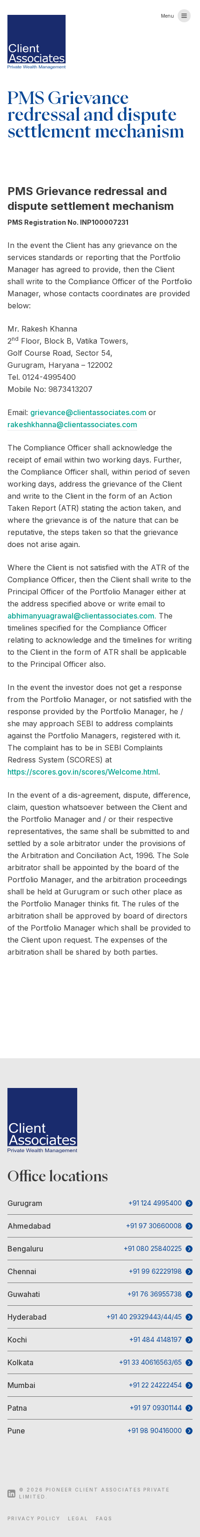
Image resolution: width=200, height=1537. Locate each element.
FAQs (104, 1518)
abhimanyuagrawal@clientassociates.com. (81, 615)
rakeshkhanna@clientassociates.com (72, 424)
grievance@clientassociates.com (89, 412)
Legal (78, 1518)
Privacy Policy (33, 1518)
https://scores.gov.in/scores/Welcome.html (82, 771)
